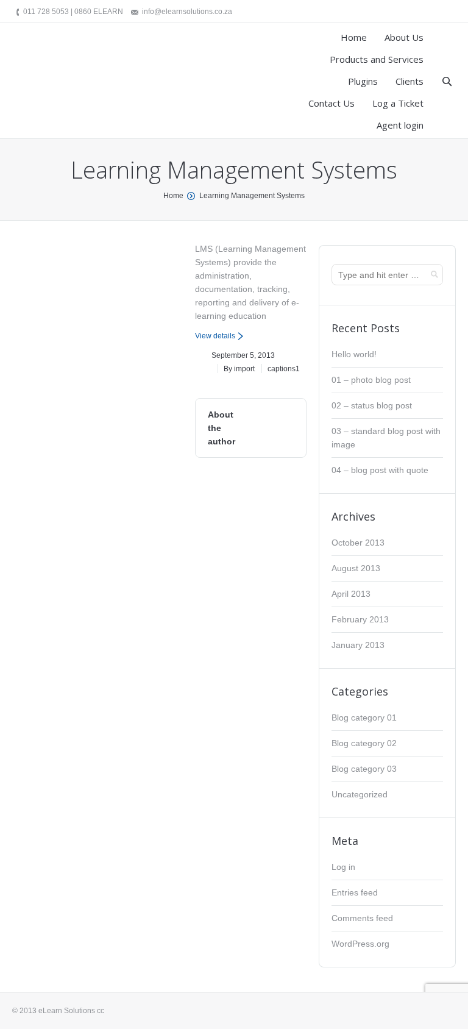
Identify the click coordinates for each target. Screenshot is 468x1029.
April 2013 (351, 594)
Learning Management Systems (252, 195)
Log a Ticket (398, 103)
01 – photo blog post (371, 380)
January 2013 (358, 645)
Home (354, 37)
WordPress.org (360, 944)
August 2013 (356, 568)
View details (215, 336)
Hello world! (354, 354)
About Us (404, 37)
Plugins (363, 81)
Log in (343, 867)
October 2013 (358, 542)
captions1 (284, 369)
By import (239, 369)
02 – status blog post (372, 405)
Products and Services (377, 59)
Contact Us (331, 103)
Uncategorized (360, 794)
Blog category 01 (364, 717)
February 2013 (360, 619)
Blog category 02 (364, 743)
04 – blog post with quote (380, 470)
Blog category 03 (364, 769)
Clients (409, 81)
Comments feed (362, 918)
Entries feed (355, 892)
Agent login (400, 125)
